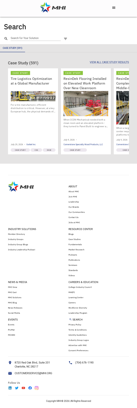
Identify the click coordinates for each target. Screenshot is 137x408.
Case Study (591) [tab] (12, 48)
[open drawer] (113, 7)
